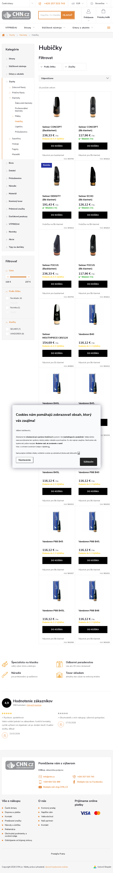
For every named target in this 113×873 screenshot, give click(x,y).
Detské (12, 170)
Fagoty (15, 149)
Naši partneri (47, 821)
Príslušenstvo (21, 131)
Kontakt (8, 816)
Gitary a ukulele (16, 74)
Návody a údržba (12, 825)
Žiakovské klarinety (23, 103)
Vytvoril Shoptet (104, 867)
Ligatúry (19, 126)
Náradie (12, 186)
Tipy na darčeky (16, 247)
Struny (12, 58)
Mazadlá (16, 154)
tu (49, 446)
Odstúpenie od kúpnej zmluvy (18, 840)
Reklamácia (10, 829)
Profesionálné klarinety (21, 109)
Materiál (13, 193)
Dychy (12, 81)
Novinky (12, 231)
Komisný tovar (15, 201)
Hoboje (15, 144)
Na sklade (15, 298)
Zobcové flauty (19, 87)
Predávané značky (13, 820)
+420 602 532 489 (51, 781)
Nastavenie (25, 460)
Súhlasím (88, 461)
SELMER (15, 329)
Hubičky (19, 121)
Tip (12, 312)
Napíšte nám (47, 812)
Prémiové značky (17, 208)
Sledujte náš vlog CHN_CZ (55, 787)
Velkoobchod (47, 816)
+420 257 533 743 (85, 776)
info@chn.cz (49, 776)
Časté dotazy (7, 3)
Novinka (14, 307)
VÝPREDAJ (14, 224)
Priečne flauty (18, 92)
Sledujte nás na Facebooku (90, 781)
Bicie (11, 163)
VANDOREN (16, 333)
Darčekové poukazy (18, 216)
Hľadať (67, 15)
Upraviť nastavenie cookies (56, 867)
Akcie (11, 239)
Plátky (18, 116)
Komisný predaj (48, 808)
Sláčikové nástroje (17, 66)
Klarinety (16, 98)
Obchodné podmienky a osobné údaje (16, 834)
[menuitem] (11, 27)
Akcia (13, 303)
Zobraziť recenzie (33, 705)
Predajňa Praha (58, 853)
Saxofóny (16, 138)
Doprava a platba (12, 812)
